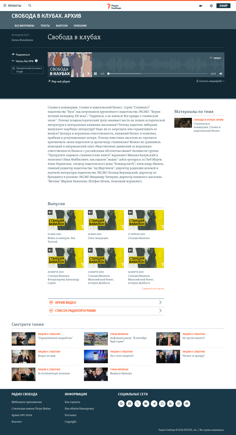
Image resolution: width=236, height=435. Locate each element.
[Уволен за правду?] (168, 356)
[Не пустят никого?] (168, 339)
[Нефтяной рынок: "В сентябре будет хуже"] (96, 339)
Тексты (45, 26)
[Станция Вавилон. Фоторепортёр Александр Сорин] (66, 258)
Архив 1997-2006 (22, 415)
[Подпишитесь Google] (121, 403)
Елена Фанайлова (22, 40)
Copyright (70, 422)
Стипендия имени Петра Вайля (31, 408)
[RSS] (170, 403)
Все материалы (24, 26)
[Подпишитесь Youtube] (146, 403)
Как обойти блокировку (79, 408)
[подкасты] (211, 5)
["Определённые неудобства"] (23, 339)
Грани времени (119, 334)
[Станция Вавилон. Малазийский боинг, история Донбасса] (106, 258)
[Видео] (201, 5)
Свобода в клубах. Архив (208, 120)
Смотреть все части (153, 288)
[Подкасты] (178, 403)
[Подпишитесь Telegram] (154, 403)
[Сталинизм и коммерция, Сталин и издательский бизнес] (183, 123)
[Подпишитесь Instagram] (162, 403)
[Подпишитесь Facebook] (129, 403)
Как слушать (72, 402)
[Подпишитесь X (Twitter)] (137, 403)
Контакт (17, 422)
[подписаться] (186, 403)
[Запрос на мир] (23, 356)
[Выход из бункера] (96, 374)
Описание (80, 26)
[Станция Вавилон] (146, 220)
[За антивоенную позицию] (23, 374)
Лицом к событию (49, 334)
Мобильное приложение (27, 402)
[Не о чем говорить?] (96, 356)
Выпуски (62, 26)
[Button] (21, 55)
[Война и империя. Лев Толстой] (66, 220)
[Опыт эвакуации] (106, 220)
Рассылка (70, 415)
